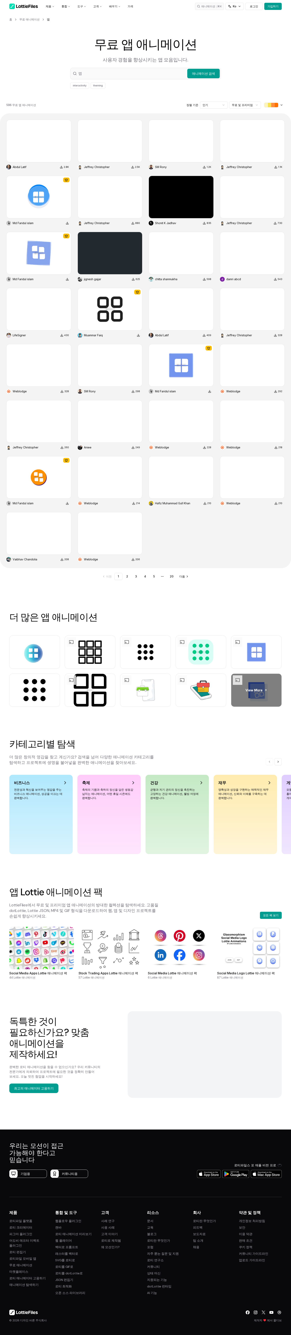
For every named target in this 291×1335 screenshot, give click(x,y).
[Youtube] (271, 1312)
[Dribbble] (279, 1312)
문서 (150, 1221)
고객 (96, 6)
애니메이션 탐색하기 (24, 1285)
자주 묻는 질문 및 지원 (163, 1254)
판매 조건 (245, 1240)
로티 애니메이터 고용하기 (27, 1278)
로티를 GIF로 (64, 1267)
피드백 (198, 1227)
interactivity (80, 85)
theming (98, 85)
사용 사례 (108, 1227)
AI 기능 (152, 1293)
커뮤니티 (153, 1267)
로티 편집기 (17, 1252)
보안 (242, 1227)
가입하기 (273, 6)
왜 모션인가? (110, 1247)
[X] (263, 1312)
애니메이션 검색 (211, 6)
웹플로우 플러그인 (68, 1221)
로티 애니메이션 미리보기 (73, 1234)
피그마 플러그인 (20, 1234)
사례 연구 (108, 1221)
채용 (196, 1247)
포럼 (150, 1247)
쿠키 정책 (245, 1247)
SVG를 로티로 (65, 1260)
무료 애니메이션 (20, 1265)
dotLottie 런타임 (159, 1286)
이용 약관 (245, 1234)
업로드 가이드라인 (252, 1260)
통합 (64, 6)
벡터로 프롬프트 (66, 1247)
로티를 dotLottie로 (69, 1273)
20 (171, 576)
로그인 (254, 6)
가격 (130, 6)
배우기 (113, 6)
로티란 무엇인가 (158, 1240)
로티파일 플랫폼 (20, 1221)
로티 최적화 (63, 1286)
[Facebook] (247, 1312)
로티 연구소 (155, 1260)
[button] (145, 73)
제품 (48, 6)
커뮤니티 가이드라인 (253, 1254)
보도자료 (199, 1234)
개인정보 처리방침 (252, 1221)
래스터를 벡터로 (66, 1254)
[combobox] (214, 105)
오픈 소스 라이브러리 (70, 1293)
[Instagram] (255, 1312)
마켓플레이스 (18, 1272)
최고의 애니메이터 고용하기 (34, 1088)
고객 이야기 (109, 1234)
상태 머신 (154, 1273)
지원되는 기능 (157, 1280)
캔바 (58, 1227)
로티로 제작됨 (111, 1240)
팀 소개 (198, 1240)
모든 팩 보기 (271, 915)
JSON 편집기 (64, 1280)
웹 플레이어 (63, 1240)
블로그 (152, 1234)
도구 (80, 6)
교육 (150, 1227)
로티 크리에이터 (20, 1227)
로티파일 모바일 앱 (22, 1259)
